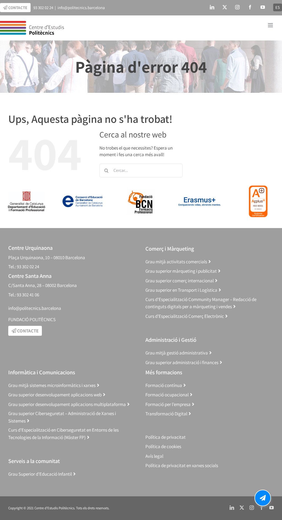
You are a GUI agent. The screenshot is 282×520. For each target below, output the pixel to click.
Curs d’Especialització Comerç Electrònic (184, 316)
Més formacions (163, 372)
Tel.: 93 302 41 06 (23, 295)
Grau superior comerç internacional (179, 281)
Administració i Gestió (170, 339)
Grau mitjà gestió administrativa (176, 353)
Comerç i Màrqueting (169, 248)
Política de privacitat (165, 437)
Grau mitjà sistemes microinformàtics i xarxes (52, 385)
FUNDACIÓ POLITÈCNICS (32, 319)
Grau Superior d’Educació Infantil (40, 474)
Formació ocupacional (167, 395)
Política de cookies (163, 446)
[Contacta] (262, 498)
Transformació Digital (166, 414)
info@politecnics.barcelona (81, 7)
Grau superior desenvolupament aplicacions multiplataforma (67, 404)
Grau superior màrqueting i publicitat (181, 271)
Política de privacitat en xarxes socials (181, 465)
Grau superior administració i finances (181, 362)
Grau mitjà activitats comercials (176, 262)
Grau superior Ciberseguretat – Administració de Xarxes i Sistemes (62, 417)
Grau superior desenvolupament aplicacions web (55, 395)
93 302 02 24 (43, 7)
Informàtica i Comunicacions (41, 372)
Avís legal (154, 456)
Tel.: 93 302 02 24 (23, 267)
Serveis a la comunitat (34, 461)
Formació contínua (163, 385)
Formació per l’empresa (168, 404)
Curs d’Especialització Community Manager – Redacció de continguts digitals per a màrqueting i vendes (200, 303)
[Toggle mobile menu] (271, 25)
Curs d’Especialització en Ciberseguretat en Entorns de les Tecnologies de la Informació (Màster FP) (63, 433)
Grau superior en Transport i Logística (181, 290)
